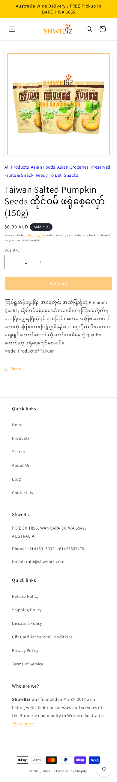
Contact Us (22, 492)
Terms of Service (28, 664)
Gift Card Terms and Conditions (42, 637)
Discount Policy (27, 623)
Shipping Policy (27, 609)
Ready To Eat (49, 175)
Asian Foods (43, 167)
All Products (16, 167)
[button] (12, 29)
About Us (21, 465)
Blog (16, 479)
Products (21, 438)
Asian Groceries (72, 167)
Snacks (71, 175)
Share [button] (16, 368)
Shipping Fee (36, 235)
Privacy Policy (25, 650)
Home (17, 424)
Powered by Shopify (71, 771)
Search (18, 451)
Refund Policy (25, 596)
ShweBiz (49, 771)
